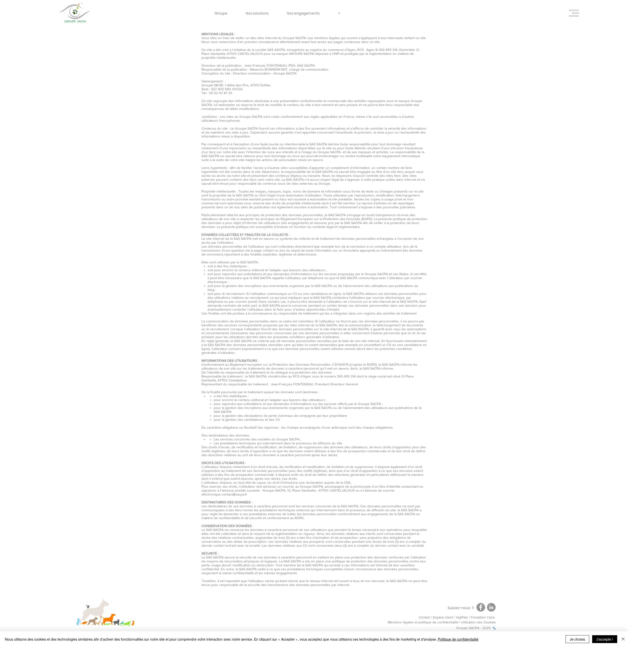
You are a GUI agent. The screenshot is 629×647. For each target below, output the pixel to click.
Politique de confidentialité (458, 639)
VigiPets (462, 617)
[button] (574, 13)
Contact (424, 617)
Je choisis (577, 639)
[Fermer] (623, 639)
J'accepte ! (604, 639)
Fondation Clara (483, 617)
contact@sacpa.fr (234, 494)
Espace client (443, 617)
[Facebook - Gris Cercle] (480, 607)
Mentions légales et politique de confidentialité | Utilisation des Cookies (442, 622)
